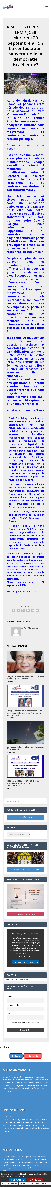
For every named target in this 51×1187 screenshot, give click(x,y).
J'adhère (16, 1056)
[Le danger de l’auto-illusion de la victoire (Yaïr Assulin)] (25, 732)
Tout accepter (17, 1179)
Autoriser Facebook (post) (25, 962)
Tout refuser (35, 1179)
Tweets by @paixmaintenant (16, 979)
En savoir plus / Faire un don (25, 869)
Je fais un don (33, 1056)
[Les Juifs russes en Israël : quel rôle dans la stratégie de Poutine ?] (25, 662)
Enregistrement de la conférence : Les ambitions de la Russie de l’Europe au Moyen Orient (24, 713)
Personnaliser (9, 1183)
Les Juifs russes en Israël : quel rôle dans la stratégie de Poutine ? (25, 678)
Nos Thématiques (26, 817)
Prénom (10, 996)
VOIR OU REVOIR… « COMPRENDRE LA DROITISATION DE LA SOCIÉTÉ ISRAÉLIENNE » (23, 783)
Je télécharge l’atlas (25, 914)
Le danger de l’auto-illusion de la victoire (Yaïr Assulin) (25, 748)
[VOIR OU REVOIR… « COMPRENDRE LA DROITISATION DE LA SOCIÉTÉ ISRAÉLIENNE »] (25, 766)
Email (9, 1014)
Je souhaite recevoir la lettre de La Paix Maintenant (23, 1023)
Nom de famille (13, 1005)
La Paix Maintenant (30, 628)
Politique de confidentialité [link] (35, 1183)
